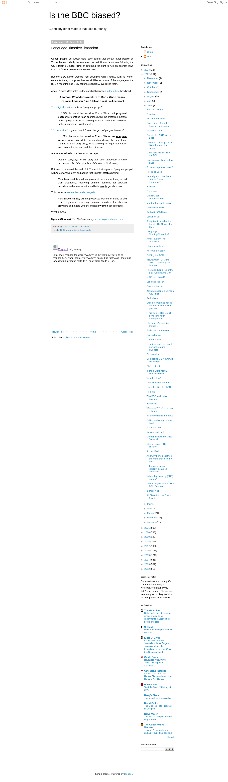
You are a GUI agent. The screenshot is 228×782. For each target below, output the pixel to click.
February (152, 517)
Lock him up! (153, 216)
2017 (147, 546)
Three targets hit (155, 246)
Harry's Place (151, 695)
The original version (61, 107)
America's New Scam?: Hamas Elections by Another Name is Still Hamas (158, 676)
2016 (147, 550)
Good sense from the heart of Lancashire (158, 124)
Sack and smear (155, 109)
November (153, 82)
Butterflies (152, 403)
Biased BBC (151, 684)
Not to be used (154, 171)
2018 (147, 541)
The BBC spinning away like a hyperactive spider (159, 145)
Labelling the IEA (155, 281)
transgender (85, 230)
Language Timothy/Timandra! (158, 232)
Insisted (151, 186)
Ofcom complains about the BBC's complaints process (159, 305)
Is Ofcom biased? (156, 277)
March (151, 513)
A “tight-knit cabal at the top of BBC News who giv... (159, 224)
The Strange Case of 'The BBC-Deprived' (160, 485)
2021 (147, 528)
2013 (147, 564)
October (151, 87)
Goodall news (154, 335)
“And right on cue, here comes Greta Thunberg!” (159, 179)
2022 (147, 74)
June (150, 105)
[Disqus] (92, 285)
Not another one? (156, 118)
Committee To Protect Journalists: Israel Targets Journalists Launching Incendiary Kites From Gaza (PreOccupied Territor (157, 646)
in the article (113, 91)
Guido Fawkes (152, 657)
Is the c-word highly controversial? (157, 372)
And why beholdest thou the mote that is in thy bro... (159, 458)
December (153, 78)
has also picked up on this (108, 219)
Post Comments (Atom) (78, 337)
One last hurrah (155, 286)
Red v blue (152, 298)
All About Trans (154, 130)
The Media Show (155, 207)
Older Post (127, 331)
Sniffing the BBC (155, 255)
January (151, 522)
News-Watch (151, 713)
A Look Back (153, 451)
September (153, 92)
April (150, 508)
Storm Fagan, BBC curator (156, 445)
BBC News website (69, 230)
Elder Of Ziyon (152, 637)
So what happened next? (160, 167)
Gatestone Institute (155, 670)
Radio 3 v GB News (157, 212)
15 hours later (58, 130)
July (149, 101)
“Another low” (154, 378)
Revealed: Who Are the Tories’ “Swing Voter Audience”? (155, 663)
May (149, 503)
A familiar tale (154, 427)
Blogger (128, 773)
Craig (150, 52)
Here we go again (156, 250)
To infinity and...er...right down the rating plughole (159, 347)
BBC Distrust (153, 366)
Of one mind (153, 354)
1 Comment (85, 226)
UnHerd (148, 627)
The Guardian (152, 610)
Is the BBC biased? (85, 15)
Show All (170, 737)
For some (152, 191)
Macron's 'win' (154, 339)
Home (93, 331)
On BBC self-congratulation (155, 197)
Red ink (151, 391)
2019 (147, 537)
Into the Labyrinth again (159, 203)
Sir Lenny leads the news (160, 415)
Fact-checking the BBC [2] (160, 382)
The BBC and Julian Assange (157, 397)
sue (149, 56)
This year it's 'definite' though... (158, 324)
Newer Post (58, 331)
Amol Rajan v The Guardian (156, 240)
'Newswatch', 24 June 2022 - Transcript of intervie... (158, 262)
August (151, 96)
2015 (147, 555)
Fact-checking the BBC (159, 387)
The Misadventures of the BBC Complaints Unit (160, 271)
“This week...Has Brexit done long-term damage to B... (159, 316)
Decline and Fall (155, 432)
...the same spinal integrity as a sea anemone (157, 469)
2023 (147, 69)
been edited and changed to (81, 192)
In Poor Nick (153, 490)
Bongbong (152, 114)
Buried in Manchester (158, 330)
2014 (147, 559)
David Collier (151, 703)
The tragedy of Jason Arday (157, 698)
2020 (147, 532)
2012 (147, 569)
